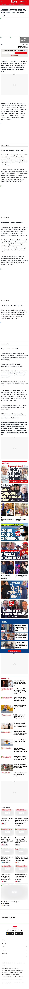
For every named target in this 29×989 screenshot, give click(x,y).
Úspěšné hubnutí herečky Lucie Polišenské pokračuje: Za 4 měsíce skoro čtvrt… (20, 757)
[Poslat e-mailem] (27, 47)
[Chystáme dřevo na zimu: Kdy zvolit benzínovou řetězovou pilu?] (14, 26)
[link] (8, 930)
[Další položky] (27, 4)
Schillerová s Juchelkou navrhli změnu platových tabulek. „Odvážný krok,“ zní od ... (21, 628)
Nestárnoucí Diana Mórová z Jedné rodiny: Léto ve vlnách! (20, 774)
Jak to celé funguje (14, 55)
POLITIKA (4, 622)
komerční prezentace (5, 917)
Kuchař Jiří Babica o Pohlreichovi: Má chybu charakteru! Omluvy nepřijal (20, 749)
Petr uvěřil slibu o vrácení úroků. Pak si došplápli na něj (19, 707)
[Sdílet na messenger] (23, 47)
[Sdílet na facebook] (19, 47)
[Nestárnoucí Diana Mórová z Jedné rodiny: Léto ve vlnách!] (7, 775)
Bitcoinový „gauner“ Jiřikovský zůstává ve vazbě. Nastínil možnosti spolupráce (21, 644)
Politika (2, 631)
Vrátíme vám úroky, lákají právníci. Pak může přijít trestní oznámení (19, 741)
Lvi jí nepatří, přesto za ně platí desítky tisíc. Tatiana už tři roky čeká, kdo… (20, 766)
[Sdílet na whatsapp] (25, 47)
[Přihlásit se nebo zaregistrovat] (27, 1)
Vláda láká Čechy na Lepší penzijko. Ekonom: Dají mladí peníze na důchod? (19, 716)
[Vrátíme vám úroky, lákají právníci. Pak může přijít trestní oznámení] (7, 742)
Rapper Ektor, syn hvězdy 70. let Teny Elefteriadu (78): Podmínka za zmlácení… (20, 698)
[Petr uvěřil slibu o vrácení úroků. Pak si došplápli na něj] (7, 709)
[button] (10, 933)
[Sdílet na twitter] (21, 47)
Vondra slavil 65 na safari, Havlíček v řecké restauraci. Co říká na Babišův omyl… (20, 733)
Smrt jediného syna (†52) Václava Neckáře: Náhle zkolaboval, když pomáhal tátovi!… (19, 691)
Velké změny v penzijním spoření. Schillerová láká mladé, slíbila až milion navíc (21, 636)
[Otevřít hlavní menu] (1, 1)
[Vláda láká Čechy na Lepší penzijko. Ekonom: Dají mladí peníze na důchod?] (7, 717)
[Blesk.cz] (14, 1)
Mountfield (13, 917)
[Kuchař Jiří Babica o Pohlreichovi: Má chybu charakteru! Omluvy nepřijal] (7, 750)
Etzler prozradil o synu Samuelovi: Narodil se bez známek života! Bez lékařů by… (19, 683)
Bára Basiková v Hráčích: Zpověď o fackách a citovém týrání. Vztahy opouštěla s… (20, 724)
